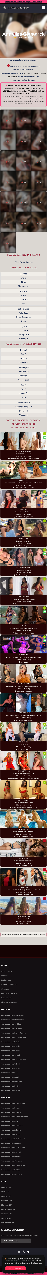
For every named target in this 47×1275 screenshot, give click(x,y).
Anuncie (4, 976)
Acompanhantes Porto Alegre (13, 1015)
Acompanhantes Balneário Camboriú (15, 1117)
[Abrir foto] (8, 120)
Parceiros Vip (6, 998)
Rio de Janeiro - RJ (8, 1209)
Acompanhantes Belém (10, 1086)
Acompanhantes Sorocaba (11, 1174)
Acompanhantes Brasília (10, 1046)
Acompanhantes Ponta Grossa (13, 1148)
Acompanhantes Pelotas (10, 1108)
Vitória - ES (5, 1192)
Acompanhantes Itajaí (9, 1121)
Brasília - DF (5, 1196)
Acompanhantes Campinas (11, 1161)
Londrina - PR (6, 1214)
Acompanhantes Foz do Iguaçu (13, 1139)
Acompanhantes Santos (10, 1170)
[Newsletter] (29, 1241)
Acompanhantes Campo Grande (13, 1059)
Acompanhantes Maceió (10, 1068)
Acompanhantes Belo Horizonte (13, 1037)
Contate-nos (6, 980)
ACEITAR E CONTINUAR (16, 1268)
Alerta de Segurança (9, 1002)
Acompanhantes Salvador (11, 1064)
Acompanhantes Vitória (10, 1042)
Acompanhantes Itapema (11, 1112)
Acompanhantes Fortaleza (11, 1082)
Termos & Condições (9, 984)
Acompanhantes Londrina (11, 1143)
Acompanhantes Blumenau (11, 1126)
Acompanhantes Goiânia (10, 1051)
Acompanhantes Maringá (11, 1152)
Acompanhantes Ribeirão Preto (13, 1165)
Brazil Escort (6, 1218)
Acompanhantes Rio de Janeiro (13, 1033)
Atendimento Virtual (9, 993)
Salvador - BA (6, 1201)
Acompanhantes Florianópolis (12, 1020)
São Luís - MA (6, 1205)
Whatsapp (5, 989)
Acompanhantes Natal (10, 1077)
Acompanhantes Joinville (11, 1130)
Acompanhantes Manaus (11, 1090)
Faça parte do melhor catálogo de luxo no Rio (23, 2)
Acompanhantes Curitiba (11, 1024)
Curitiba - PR (6, 1187)
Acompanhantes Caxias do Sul (13, 1103)
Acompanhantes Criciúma (11, 1134)
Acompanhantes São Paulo (11, 1028)
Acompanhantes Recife (10, 1073)
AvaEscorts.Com (7, 1223)
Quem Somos (6, 971)
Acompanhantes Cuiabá (10, 1055)
